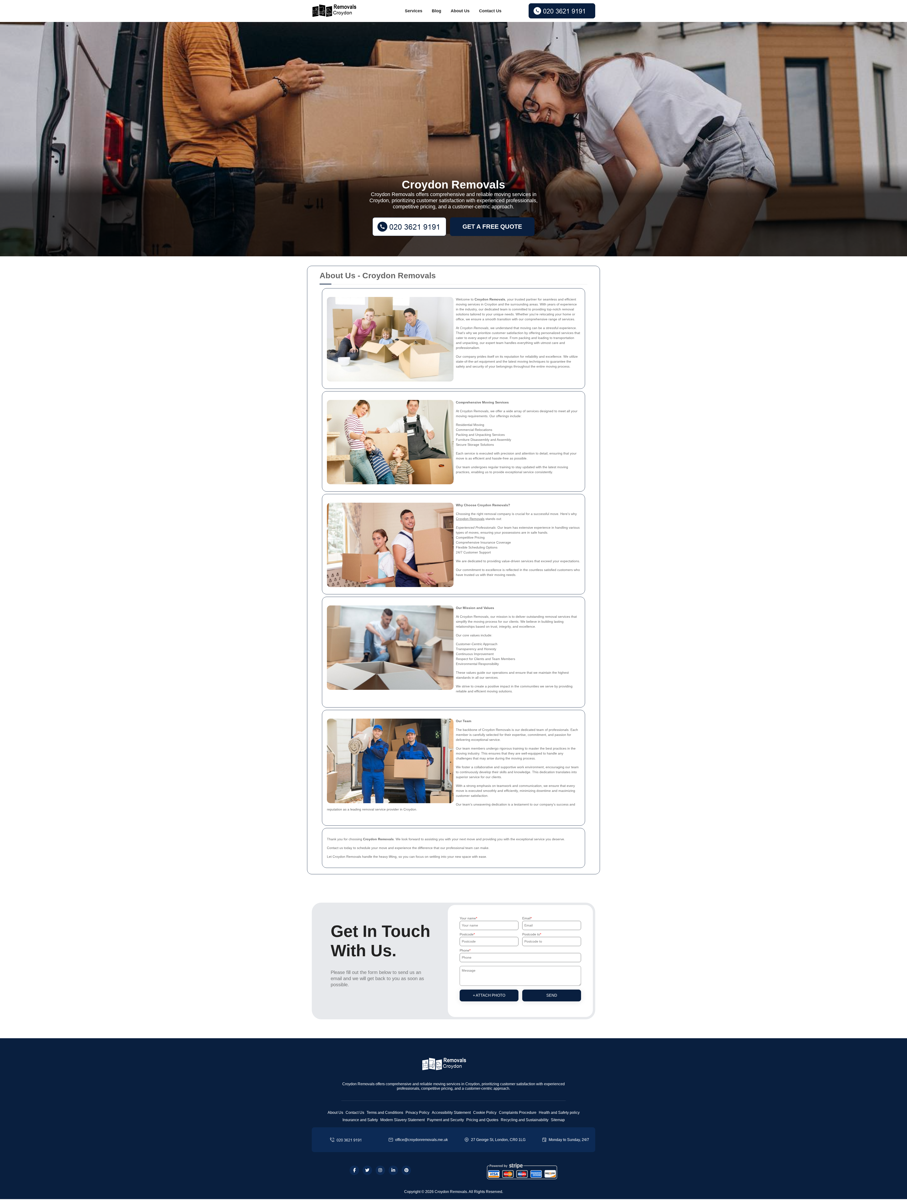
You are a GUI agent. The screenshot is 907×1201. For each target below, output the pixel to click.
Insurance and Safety (360, 1120)
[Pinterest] (406, 1170)
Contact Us (490, 11)
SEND (551, 995)
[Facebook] (354, 1170)
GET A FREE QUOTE (492, 226)
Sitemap (558, 1120)
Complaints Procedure (517, 1113)
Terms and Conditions (385, 1113)
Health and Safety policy (559, 1113)
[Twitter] (367, 1170)
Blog (436, 11)
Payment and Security (445, 1120)
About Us (460, 11)
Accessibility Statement (451, 1113)
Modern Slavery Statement (402, 1120)
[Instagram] (380, 1170)
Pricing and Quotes (482, 1120)
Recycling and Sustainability (524, 1120)
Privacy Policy (417, 1113)
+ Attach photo (489, 995)
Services (413, 11)
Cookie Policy (484, 1113)
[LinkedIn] (393, 1170)
